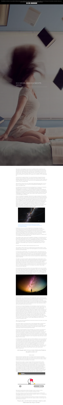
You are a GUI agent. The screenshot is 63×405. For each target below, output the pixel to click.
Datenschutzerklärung (34, 3)
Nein (29, 3)
